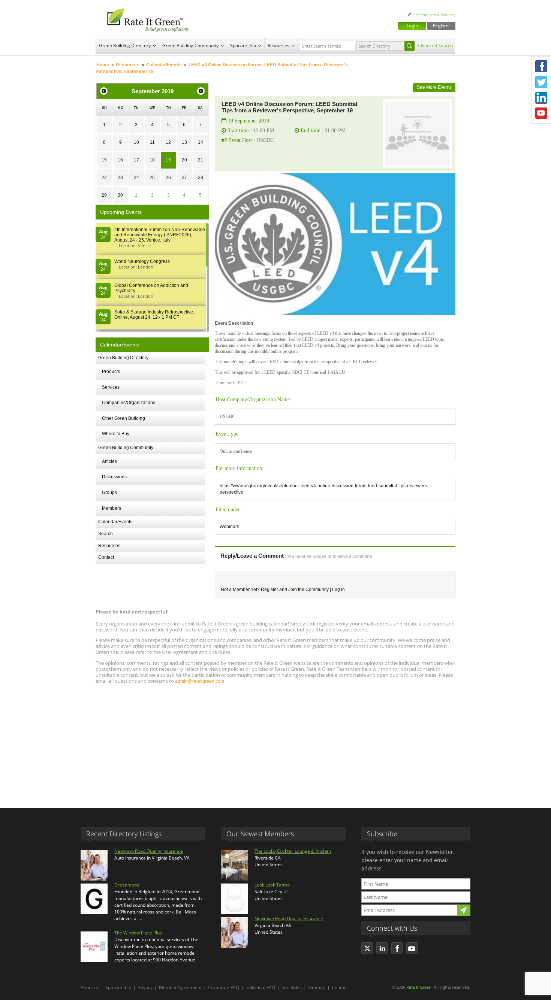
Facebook (541, 66)
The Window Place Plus (138, 933)
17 (136, 160)
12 (168, 142)
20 (184, 160)
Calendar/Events (164, 64)
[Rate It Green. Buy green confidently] (144, 19)
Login (412, 25)
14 (200, 142)
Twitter (541, 82)
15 (104, 160)
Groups (109, 492)
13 (184, 142)
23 (120, 177)
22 (104, 177)
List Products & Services (434, 14)
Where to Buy (115, 433)
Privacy (145, 987)
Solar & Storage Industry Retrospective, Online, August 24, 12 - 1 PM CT (154, 314)
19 (168, 160)
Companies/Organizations (128, 402)
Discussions (114, 476)
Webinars (229, 526)
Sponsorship (243, 45)
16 (120, 160)
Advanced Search (434, 45)
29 (104, 195)
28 (200, 177)
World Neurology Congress (142, 261)
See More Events (434, 87)
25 (152, 177)
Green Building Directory (125, 45)
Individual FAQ (260, 987)
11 (152, 142)
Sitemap (316, 987)
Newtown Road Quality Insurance (148, 851)
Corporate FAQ (223, 987)
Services (111, 387)
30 (120, 195)
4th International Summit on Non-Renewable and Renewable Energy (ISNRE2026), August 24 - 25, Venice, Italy (159, 235)
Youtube (541, 113)
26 (168, 177)
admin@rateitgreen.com (199, 681)
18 (152, 160)
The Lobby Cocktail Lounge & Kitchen (293, 851)
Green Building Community (190, 45)
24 (136, 177)
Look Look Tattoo (272, 885)
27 (184, 177)
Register (441, 25)
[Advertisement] (275, 742)
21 (200, 160)
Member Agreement (180, 987)
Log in (338, 589)
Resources (278, 45)
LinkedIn (541, 98)
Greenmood (126, 885)
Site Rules (291, 987)
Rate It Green (418, 987)
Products (111, 371)
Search (105, 533)
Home (102, 64)
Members (111, 508)
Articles (109, 461)
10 (136, 142)
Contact (106, 557)
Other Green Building (123, 418)
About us (90, 987)
